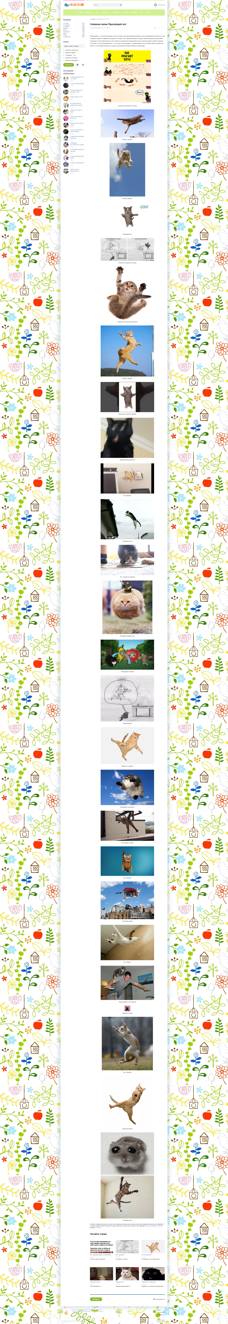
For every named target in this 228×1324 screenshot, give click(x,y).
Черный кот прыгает (149, 1282)
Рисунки (126, 12)
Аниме (65, 35)
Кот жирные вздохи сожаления (100, 1255)
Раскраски (89, 12)
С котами (93, 19)
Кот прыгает (120, 1255)
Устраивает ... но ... (71, 55)
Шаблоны (134, 12)
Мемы (148, 12)
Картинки (105, 12)
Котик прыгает (147, 1255)
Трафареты (116, 12)
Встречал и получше (71, 58)
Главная (80, 12)
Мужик (65, 30)
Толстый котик (95, 1282)
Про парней (66, 32)
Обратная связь (161, 1312)
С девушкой (66, 37)
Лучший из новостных (71, 50)
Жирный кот (120, 1282)
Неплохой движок (70, 52)
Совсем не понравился (71, 60)
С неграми (66, 26)
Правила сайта (160, 1314)
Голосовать (68, 65)
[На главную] (74, 5)
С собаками (66, 25)
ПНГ (141, 12)
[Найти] (121, 5)
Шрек (64, 33)
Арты (97, 12)
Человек (65, 28)
